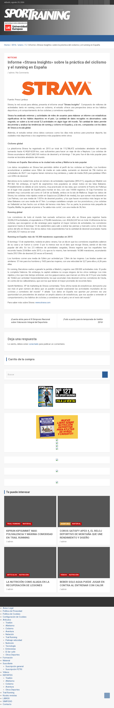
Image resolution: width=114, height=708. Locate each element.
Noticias (12, 57)
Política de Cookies (11, 614)
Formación (8, 657)
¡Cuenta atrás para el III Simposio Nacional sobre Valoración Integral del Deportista (30, 320)
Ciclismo (9, 628)
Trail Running (13, 524)
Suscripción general (14, 666)
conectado (34, 344)
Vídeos (64, 575)
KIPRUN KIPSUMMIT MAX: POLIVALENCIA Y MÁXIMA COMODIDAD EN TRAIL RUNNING (29, 534)
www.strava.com (42, 302)
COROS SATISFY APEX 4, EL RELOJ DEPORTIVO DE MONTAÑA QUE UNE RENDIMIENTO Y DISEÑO (81, 534)
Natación (10, 634)
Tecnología (11, 646)
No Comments (22, 73)
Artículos (12, 575)
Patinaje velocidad (14, 640)
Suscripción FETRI (14, 669)
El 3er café (10, 652)
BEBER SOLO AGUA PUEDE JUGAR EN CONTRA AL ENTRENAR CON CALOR (82, 583)
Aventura (65, 524)
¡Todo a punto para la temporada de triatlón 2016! (83, 320)
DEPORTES (8, 675)
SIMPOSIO (7, 701)
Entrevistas (11, 649)
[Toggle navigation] (7, 38)
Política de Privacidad (12, 611)
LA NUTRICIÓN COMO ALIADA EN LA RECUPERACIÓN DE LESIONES (27, 583)
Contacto (7, 704)
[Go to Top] (107, 695)
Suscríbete (8, 663)
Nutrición (24, 575)
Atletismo (10, 625)
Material (27, 524)
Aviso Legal (8, 608)
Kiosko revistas (10, 695)
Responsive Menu (107, 2)
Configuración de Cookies (14, 617)
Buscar (105, 374)
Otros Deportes (13, 654)
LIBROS (6, 698)
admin (11, 73)
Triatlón (9, 622)
